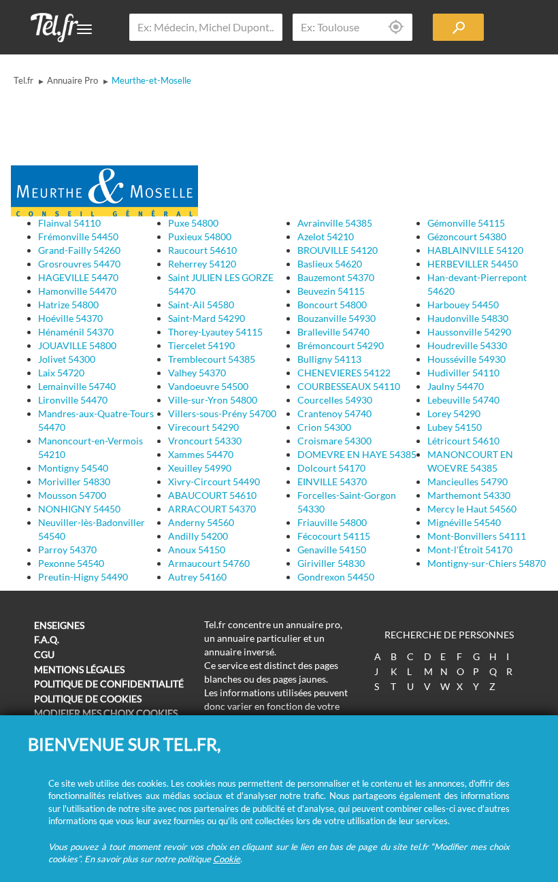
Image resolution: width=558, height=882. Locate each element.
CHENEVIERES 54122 (344, 372)
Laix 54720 (61, 372)
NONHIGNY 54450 (79, 508)
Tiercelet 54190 (201, 345)
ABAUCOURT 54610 (212, 495)
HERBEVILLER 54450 (472, 264)
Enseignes (59, 625)
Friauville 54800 (332, 522)
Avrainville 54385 (334, 223)
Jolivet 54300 (66, 359)
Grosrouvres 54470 (79, 264)
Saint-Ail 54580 (201, 304)
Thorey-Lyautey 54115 (215, 332)
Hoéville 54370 (70, 318)
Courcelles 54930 (334, 400)
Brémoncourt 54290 (340, 345)
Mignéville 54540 (464, 522)
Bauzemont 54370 (335, 277)
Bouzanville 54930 (336, 318)
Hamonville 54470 (77, 291)
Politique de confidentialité (109, 683)
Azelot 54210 (325, 236)
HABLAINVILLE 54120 (475, 250)
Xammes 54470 (200, 454)
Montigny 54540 (73, 468)
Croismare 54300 (334, 440)
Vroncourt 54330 (205, 440)
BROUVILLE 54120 (337, 250)
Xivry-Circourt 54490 (214, 481)
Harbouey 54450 (463, 304)
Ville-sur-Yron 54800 (212, 400)
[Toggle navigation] (84, 29)
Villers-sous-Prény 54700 (222, 413)
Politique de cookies (88, 698)
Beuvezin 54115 (331, 291)
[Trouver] (458, 27)
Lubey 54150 (454, 427)
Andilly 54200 (198, 536)
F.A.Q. (46, 639)
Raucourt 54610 (202, 250)
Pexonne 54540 (71, 563)
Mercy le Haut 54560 (471, 508)
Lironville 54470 (73, 400)
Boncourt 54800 (332, 304)
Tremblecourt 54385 (211, 359)
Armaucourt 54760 (209, 563)
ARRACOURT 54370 (212, 508)
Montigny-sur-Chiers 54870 (486, 563)
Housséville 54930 (466, 359)
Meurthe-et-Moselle (151, 80)
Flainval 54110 (69, 223)
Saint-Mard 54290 (206, 318)
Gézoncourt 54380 (466, 236)
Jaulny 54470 (455, 386)
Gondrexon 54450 (335, 577)
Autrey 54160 (197, 577)
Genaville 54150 (331, 549)
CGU (44, 654)
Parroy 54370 (67, 549)
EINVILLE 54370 (332, 481)
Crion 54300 (324, 427)
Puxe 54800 (193, 223)
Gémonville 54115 (466, 223)
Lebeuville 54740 (463, 400)
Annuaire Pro (72, 80)
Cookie (226, 858)
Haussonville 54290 (469, 332)
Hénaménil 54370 (76, 332)
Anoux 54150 (196, 549)
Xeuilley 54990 (199, 468)
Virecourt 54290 (203, 427)
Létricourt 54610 (463, 440)
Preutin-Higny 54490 (83, 577)
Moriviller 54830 (74, 481)
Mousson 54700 (72, 495)
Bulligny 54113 (329, 359)
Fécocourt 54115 (333, 536)
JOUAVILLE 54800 (77, 345)
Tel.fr (23, 80)
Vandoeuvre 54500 (208, 386)
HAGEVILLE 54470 (78, 277)
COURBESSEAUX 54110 (348, 386)
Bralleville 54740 (333, 332)
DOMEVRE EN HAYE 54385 (356, 454)
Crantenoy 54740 (334, 413)
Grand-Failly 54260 (79, 250)
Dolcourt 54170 (331, 468)
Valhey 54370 (197, 372)
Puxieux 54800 (199, 236)
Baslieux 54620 (329, 264)
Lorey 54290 (453, 413)
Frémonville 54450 (78, 236)
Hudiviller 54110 (463, 372)
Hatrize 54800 (68, 304)
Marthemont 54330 (468, 495)
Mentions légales (79, 669)
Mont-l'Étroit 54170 (469, 549)
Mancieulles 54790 (467, 481)
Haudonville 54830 (467, 318)
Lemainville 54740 (77, 386)
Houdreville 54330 (467, 345)
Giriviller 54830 (331, 563)
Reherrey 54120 (202, 264)
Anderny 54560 (201, 522)
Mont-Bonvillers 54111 (476, 536)
